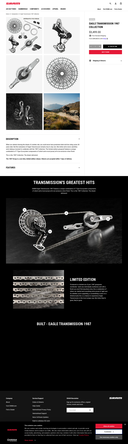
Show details (29, 440)
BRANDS (63, 9)
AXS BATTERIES (11, 9)
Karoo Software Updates (40, 417)
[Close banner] (125, 424)
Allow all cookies (108, 426)
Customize (107, 431)
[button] (121, 4)
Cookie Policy (84, 435)
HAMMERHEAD (23, 9)
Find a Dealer (118, 9)
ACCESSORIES (45, 9)
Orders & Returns (38, 402)
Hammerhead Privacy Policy (41, 410)
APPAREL (55, 9)
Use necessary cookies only (109, 437)
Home (7, 14)
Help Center (36, 406)
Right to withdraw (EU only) (41, 421)
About (99, 9)
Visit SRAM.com (107, 9)
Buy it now (105, 52)
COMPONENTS (34, 9)
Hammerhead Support (39, 413)
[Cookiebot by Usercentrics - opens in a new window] (12, 440)
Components (14, 14)
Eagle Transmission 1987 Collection (29, 14)
